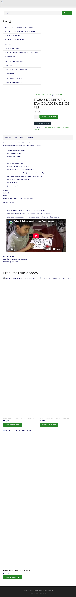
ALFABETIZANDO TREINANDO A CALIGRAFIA (19, 27)
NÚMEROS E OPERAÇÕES (14, 82)
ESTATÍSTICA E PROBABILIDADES (16, 69)
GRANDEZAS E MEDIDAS (14, 78)
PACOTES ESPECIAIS (11, 57)
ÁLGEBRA (9, 65)
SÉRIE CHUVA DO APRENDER (14, 61)
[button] (12, 424)
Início (35, 94)
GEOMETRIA (10, 74)
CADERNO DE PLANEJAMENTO (14, 40)
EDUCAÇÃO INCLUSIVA (12, 48)
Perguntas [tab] (30, 137)
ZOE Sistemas (42, 593)
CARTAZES (8, 44)
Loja (39, 94)
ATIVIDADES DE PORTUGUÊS (14, 35)
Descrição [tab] (8, 137)
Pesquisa (67, 13)
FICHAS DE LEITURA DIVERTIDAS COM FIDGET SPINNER (22, 52)
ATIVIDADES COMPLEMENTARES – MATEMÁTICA (20, 31)
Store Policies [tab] (19, 137)
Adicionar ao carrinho (49, 117)
